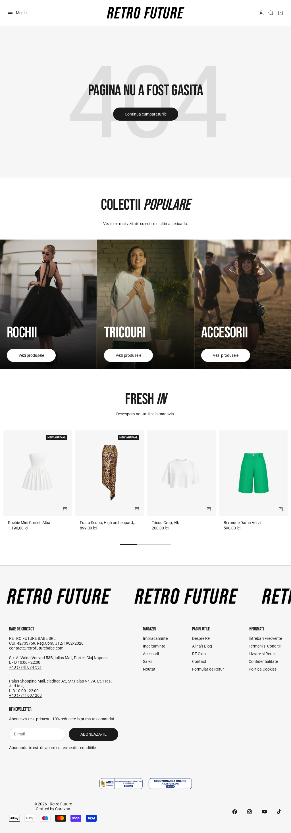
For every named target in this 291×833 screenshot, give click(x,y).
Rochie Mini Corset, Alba (29, 522)
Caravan (62, 809)
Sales (147, 661)
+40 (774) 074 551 (25, 667)
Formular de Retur (208, 669)
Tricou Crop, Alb (165, 522)
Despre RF (201, 638)
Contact (199, 661)
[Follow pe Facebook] (235, 812)
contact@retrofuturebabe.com (36, 648)
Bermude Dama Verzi (242, 522)
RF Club (199, 653)
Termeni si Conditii (264, 646)
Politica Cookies (263, 669)
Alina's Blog (202, 646)
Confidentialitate (263, 661)
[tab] (145, 399)
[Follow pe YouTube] (264, 812)
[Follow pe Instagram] (249, 812)
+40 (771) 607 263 (25, 695)
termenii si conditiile (78, 747)
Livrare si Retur (262, 653)
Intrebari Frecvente (265, 638)
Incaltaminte (154, 646)
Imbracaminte (155, 638)
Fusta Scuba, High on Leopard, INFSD (107, 522)
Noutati (149, 669)
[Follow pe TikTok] (279, 812)
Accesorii (151, 653)
